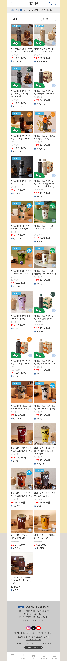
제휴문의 (41, 620)
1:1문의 (33, 620)
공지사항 (26, 620)
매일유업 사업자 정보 (44, 633)
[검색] (50, 3)
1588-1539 (42, 607)
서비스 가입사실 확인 (33, 639)
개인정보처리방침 (29, 633)
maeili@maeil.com (37, 614)
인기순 (45, 19)
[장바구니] (54, 3)
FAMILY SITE (32, 648)
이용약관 (17, 633)
